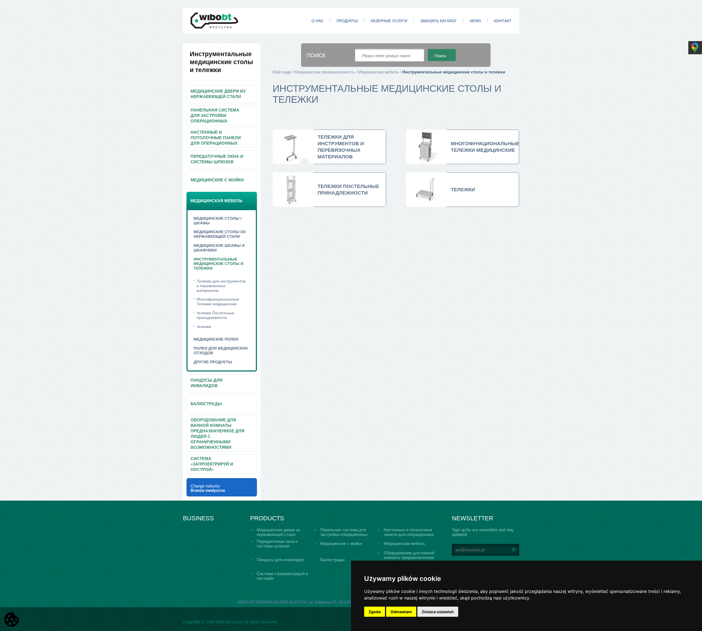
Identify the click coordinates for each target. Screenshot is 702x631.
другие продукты (213, 362)
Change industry (208, 488)
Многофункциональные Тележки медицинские (218, 301)
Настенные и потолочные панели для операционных (216, 137)
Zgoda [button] (375, 611)
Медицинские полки (216, 339)
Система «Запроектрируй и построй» (212, 464)
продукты (347, 21)
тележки (204, 326)
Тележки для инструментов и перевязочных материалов (221, 286)
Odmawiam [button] (401, 611)
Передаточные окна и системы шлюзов (217, 159)
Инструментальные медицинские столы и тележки (218, 264)
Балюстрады (206, 403)
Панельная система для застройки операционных (215, 115)
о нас (318, 21)
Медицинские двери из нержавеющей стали (218, 94)
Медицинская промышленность (325, 72)
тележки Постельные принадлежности (215, 315)
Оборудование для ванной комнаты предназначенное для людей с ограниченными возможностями (217, 434)
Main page (282, 72)
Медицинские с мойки (217, 180)
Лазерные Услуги (388, 21)
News (475, 21)
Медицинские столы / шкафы (218, 220)
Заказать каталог (438, 21)
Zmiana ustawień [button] (438, 611)
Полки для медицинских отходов (221, 350)
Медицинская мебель (216, 200)
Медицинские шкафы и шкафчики (219, 247)
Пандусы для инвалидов (206, 383)
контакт (502, 21)
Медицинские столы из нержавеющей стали (220, 234)
